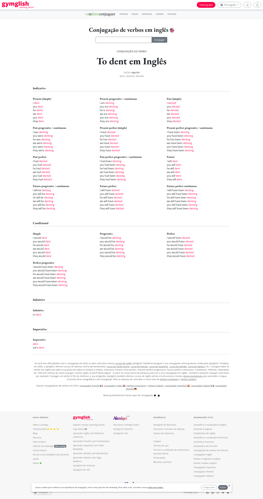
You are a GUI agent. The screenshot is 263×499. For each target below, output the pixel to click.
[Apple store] (159, 395)
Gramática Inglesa (203, 429)
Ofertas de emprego (49, 446)
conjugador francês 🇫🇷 (91, 385)
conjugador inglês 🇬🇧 (114, 385)
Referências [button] (159, 417)
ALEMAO (160, 14)
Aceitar (223, 487)
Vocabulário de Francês (205, 446)
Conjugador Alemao (204, 471)
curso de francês (139, 366)
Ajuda (36, 458)
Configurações (209, 487)
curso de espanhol (158, 366)
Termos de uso (160, 445)
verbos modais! (188, 379)
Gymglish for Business (164, 424)
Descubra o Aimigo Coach (126, 424)
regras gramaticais (193, 376)
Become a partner (162, 462)
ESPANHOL (147, 14)
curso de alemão (178, 366)
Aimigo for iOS (120, 433)
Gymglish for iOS (81, 469)
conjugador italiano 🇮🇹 (202, 385)
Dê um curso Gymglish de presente (51, 454)
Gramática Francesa (204, 441)
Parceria (37, 437)
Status (36, 463)
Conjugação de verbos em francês (211, 450)
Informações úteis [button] (203, 417)
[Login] (257, 5)
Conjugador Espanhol (205, 467)
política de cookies (155, 487)
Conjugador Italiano (204, 475)
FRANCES (124, 14)
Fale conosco (39, 441)
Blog (35, 433)
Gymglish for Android (84, 465)
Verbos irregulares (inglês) (207, 458)
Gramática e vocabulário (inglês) (210, 424)
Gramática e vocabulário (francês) (211, 437)
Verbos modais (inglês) (205, 463)
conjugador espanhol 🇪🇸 (177, 385)
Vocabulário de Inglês (205, 433)
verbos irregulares (169, 379)
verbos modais (155, 385)
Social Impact (39, 450)
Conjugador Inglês (203, 454)
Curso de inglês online (118, 366)
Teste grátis (206, 5)
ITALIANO (171, 14)
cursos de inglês (123, 363)
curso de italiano (196, 366)
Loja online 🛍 (80, 429)
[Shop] (247, 5)
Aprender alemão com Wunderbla (90, 453)
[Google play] (155, 395)
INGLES (135, 14)
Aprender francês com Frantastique (91, 441)
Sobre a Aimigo (40, 424)
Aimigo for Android (123, 429)
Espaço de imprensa (163, 433)
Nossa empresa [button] (40, 417)
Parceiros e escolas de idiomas (169, 429)
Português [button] (230, 5)
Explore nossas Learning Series (89, 424)
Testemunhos (40, 429)
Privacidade (159, 457)
